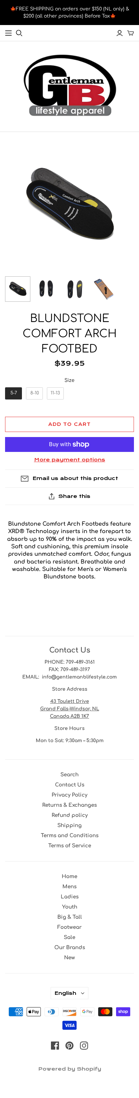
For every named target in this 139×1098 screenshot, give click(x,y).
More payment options (69, 460)
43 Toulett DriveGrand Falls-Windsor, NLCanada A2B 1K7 (69, 709)
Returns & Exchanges (69, 805)
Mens (69, 887)
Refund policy (70, 815)
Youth (69, 907)
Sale (69, 937)
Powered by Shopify (69, 1069)
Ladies (70, 897)
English (65, 993)
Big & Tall (69, 917)
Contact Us (69, 785)
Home (69, 876)
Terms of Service (69, 846)
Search (69, 775)
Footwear (69, 927)
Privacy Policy (69, 795)
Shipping (69, 825)
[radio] (13, 393)
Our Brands (69, 948)
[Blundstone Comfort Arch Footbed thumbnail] (17, 289)
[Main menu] (8, 33)
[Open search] (19, 33)
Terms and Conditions (70, 836)
